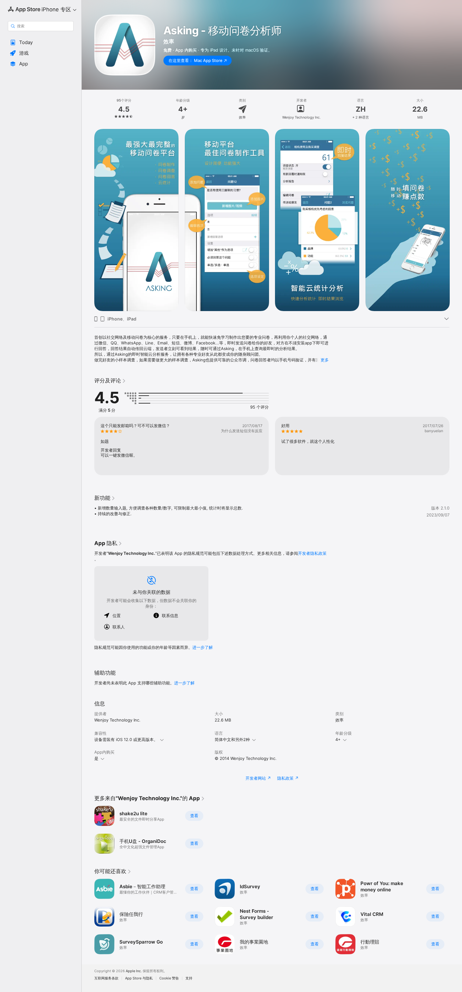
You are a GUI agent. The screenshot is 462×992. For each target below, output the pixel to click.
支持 (188, 978)
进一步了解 (202, 647)
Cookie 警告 (169, 978)
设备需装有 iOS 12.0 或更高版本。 (126, 739)
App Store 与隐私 (139, 978)
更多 (325, 359)
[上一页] (88, 220)
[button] (40, 42)
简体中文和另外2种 (232, 739)
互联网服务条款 (106, 978)
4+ (338, 739)
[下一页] (455, 220)
